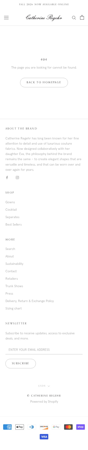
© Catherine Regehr (44, 396)
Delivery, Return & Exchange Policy (29, 301)
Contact (11, 271)
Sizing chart (13, 308)
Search (10, 249)
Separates (12, 217)
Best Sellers (13, 224)
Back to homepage (44, 82)
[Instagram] (17, 177)
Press (9, 293)
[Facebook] (7, 177)
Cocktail (11, 209)
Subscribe (20, 363)
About (9, 256)
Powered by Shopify (44, 401)
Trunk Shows (14, 286)
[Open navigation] (6, 17)
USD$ (42, 386)
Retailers (11, 278)
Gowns (10, 202)
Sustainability (14, 263)
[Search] (74, 17)
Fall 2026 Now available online (44, 4)
